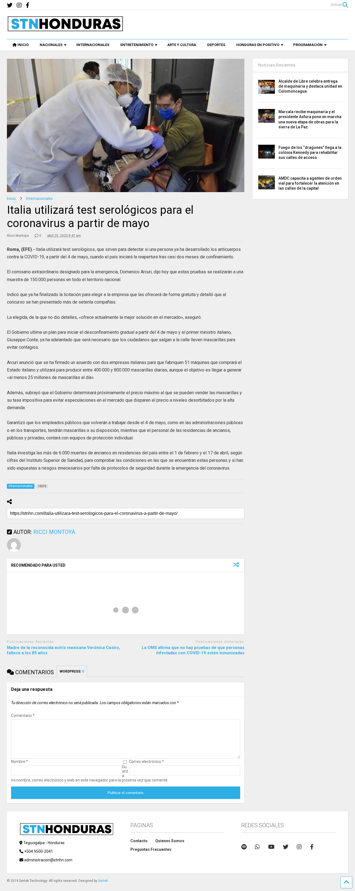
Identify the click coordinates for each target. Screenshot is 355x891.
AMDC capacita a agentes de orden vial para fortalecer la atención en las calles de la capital (310, 183)
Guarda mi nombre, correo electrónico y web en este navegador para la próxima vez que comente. (89, 773)
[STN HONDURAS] (65, 29)
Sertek (103, 881)
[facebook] (27, 5)
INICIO (23, 45)
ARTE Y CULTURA (181, 45)
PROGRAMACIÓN (308, 45)
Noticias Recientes (277, 65)
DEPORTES (216, 45)
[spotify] (244, 847)
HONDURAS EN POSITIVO (257, 45)
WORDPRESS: (72, 671)
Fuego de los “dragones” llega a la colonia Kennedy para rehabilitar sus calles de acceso (309, 152)
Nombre (19, 761)
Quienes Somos (169, 841)
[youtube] (271, 847)
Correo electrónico (146, 761)
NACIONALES (51, 45)
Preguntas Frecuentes (150, 849)
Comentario (23, 715)
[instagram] (19, 5)
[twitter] (9, 5)
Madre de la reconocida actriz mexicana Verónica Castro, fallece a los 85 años (63, 650)
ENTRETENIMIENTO (136, 45)
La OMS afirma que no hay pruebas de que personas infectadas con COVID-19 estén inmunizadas (193, 650)
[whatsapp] (257, 847)
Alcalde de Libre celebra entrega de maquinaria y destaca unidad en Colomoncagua (310, 86)
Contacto (139, 841)
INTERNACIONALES (92, 45)
